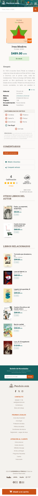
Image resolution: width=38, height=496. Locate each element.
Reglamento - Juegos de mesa (19, 432)
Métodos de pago (19, 448)
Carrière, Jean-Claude (20, 310)
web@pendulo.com (19, 402)
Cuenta (19, 456)
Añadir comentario (10, 153)
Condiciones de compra (19, 429)
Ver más (32, 89)
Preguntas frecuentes (19, 453)
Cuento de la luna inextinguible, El (19, 225)
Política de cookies (19, 426)
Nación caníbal (19, 324)
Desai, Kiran (17, 290)
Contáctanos (19, 405)
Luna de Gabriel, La (20, 271)
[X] (19, 391)
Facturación (19, 459)
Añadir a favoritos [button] (13, 162)
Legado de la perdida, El (22, 289)
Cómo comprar (19, 442)
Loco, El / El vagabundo (21, 342)
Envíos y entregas (19, 451)
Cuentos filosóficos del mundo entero (22, 308)
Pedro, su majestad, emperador (21, 207)
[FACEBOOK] (15, 391)
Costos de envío (19, 445)
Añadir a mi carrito (21, 492)
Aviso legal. (19, 421)
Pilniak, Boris (19, 49)
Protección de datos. (19, 423)
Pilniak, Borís (18, 227)
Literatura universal (22, 96)
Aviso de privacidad (19, 418)
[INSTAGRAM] (22, 391)
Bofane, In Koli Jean (19, 326)
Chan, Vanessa (18, 257)
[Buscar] (35, 9)
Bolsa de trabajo (19, 408)
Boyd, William (18, 273)
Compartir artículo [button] (13, 167)
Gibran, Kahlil (18, 343)
